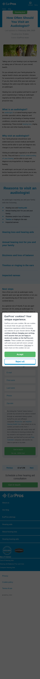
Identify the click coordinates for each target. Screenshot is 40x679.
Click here (27, 345)
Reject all (20, 361)
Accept (20, 354)
